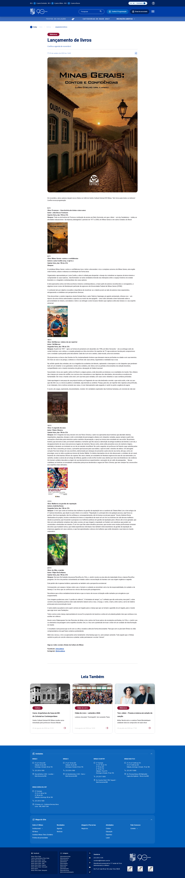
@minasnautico (64, 858)
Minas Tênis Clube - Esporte (38, 865)
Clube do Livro (82, 708)
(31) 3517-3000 (131, 770)
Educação (109, 831)
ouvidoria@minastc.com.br (102, 860)
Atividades (110, 825)
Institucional (36, 828)
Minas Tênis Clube (36, 856)
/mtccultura (59, 649)
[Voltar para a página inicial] (140, 857)
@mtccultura (60, 651)
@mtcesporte (64, 863)
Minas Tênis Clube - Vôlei (38, 863)
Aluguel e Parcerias (88, 825)
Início (40, 27)
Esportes (109, 835)
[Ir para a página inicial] (38, 11)
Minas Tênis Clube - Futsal (38, 860)
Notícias (49, 27)
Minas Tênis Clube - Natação (38, 861)
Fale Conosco (135, 825)
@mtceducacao (64, 870)
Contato (133, 828)
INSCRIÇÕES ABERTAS (125, 19)
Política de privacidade (40, 838)
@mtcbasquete (64, 868)
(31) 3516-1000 (39, 770)
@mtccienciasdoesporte (67, 872)
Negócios (84, 828)
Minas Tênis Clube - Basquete (39, 870)
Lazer (108, 838)
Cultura (37, 708)
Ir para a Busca (72, 3)
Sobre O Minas (37, 825)
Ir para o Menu (55, 3)
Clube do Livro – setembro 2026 (87, 713)
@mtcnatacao (64, 860)
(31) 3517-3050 (101, 776)
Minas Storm (34, 868)
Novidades (61, 825)
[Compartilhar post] (136, 53)
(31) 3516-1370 (98, 858)
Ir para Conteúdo (38, 3)
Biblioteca (53, 34)
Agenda (59, 828)
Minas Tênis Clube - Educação (39, 867)
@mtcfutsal (63, 861)
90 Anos (35, 831)
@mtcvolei (63, 867)
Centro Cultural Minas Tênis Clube (40, 858)
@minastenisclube (65, 856)
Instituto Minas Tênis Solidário (42, 835)
